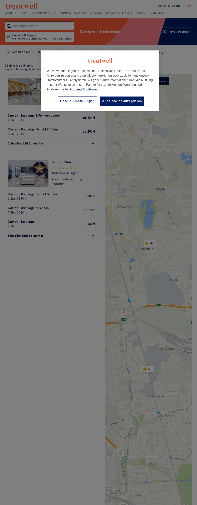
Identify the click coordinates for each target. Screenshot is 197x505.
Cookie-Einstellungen (77, 101)
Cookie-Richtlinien (83, 89)
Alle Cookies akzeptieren (122, 101)
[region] (100, 80)
